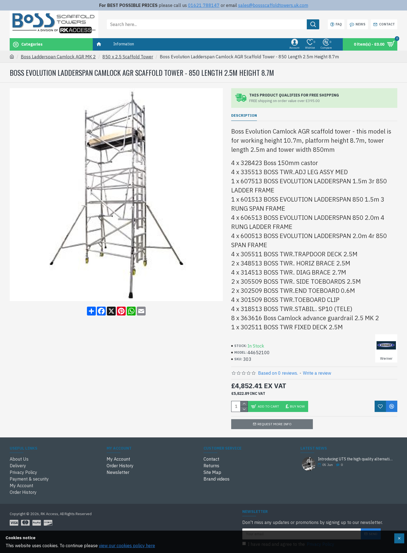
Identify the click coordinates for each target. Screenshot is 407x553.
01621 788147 (204, 5)
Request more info (274, 424)
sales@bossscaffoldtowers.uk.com (273, 5)
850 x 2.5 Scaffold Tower (127, 56)
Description (244, 115)
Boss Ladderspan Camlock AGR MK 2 (58, 56)
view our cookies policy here (127, 545)
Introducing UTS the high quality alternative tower (356, 459)
